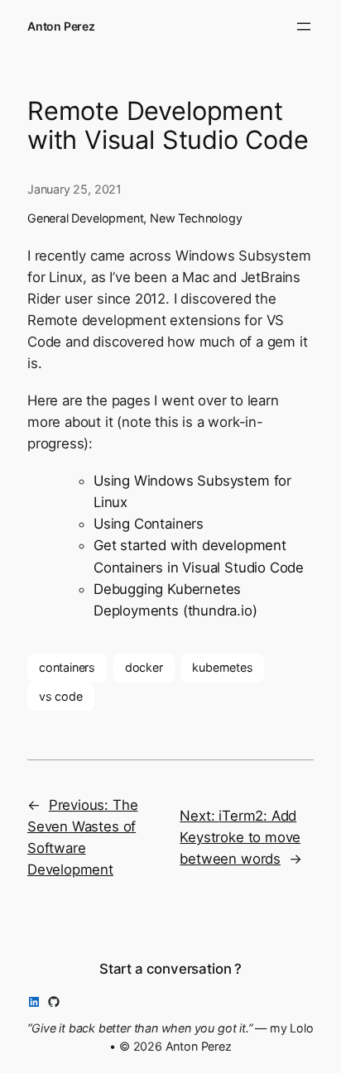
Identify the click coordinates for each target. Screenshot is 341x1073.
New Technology (196, 218)
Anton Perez (61, 26)
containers (67, 667)
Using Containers (149, 523)
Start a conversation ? (170, 968)
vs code (61, 696)
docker (144, 667)
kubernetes (222, 667)
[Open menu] (304, 26)
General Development (85, 218)
